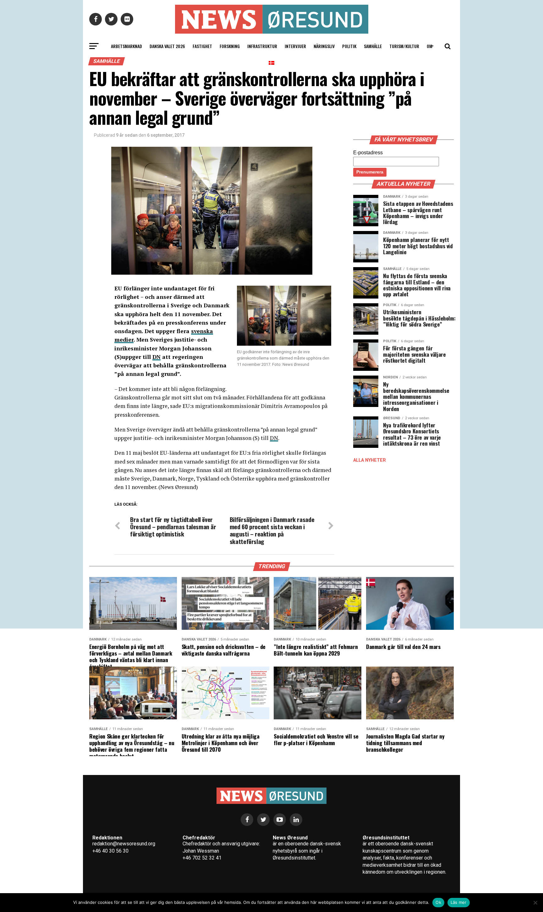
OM (429, 46)
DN (156, 356)
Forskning (230, 46)
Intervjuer (295, 46)
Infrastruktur (262, 46)
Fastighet (202, 46)
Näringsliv (324, 46)
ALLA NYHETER (369, 460)
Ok (438, 902)
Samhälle (373, 46)
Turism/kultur (404, 46)
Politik (349, 46)
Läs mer (459, 902)
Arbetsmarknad (126, 46)
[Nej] (535, 902)
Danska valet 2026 (167, 46)
